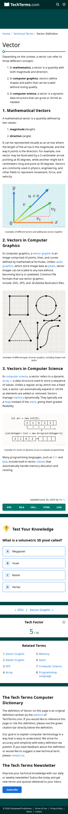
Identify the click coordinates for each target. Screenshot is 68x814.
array (5, 380)
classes (40, 461)
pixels (51, 266)
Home (6, 33)
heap (8, 402)
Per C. (62, 499)
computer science (17, 376)
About (29, 811)
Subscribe (12, 789)
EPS (8, 666)
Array (9, 672)
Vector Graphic (15, 654)
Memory (44, 654)
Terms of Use (41, 808)
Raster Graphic (15, 660)
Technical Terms (23, 33)
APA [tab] (9, 507)
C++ (55, 457)
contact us (17, 755)
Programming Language (48, 674)
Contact (38, 811)
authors (38, 715)
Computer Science (50, 666)
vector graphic (42, 253)
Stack (42, 660)
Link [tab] (59, 507)
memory (18, 397)
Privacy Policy (56, 808)
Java (4, 461)
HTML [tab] (46, 507)
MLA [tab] (21, 507)
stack (33, 402)
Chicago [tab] (35, 507)
